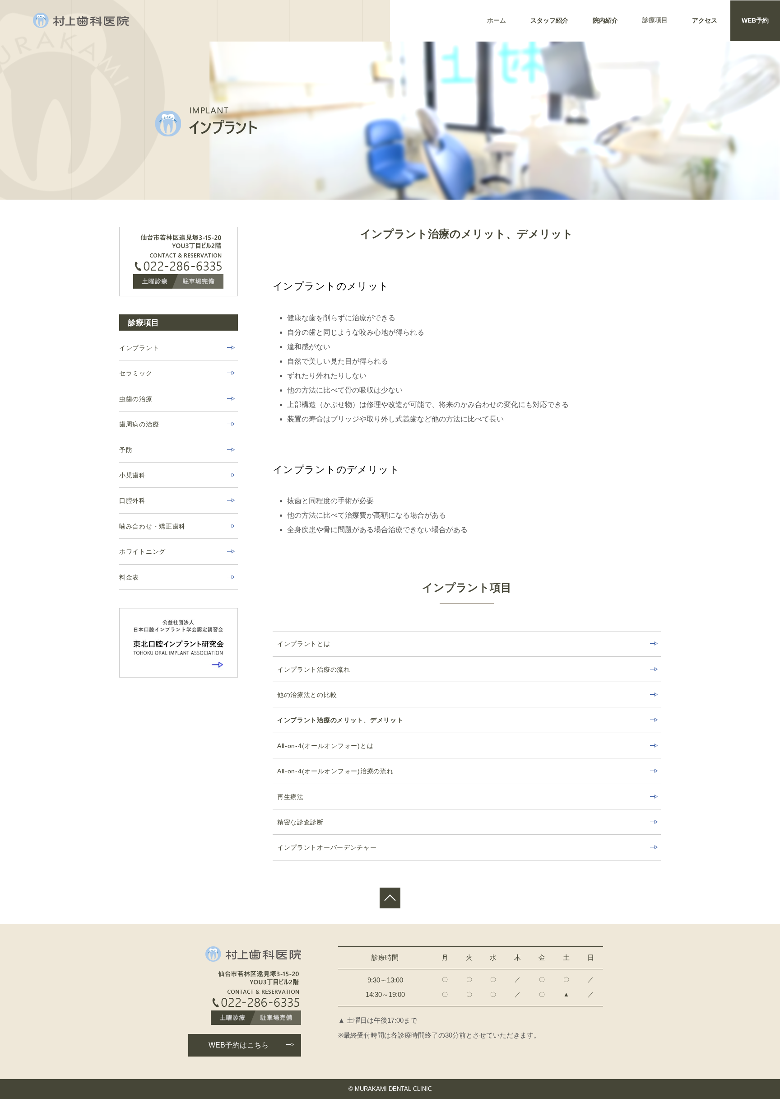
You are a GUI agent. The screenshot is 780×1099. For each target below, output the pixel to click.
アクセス (704, 20)
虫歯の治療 (136, 398)
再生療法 (290, 796)
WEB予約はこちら (239, 1045)
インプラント (139, 347)
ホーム (496, 20)
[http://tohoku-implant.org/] (178, 643)
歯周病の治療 (139, 424)
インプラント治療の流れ (313, 669)
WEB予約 (755, 20)
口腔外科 (132, 500)
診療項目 (655, 20)
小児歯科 (132, 475)
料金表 (129, 577)
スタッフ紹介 (549, 20)
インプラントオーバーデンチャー (327, 847)
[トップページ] (81, 20)
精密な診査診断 (300, 822)
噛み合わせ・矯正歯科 (152, 526)
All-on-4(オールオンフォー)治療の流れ (335, 771)
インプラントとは (303, 643)
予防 (125, 450)
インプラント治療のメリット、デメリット (340, 720)
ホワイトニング (142, 551)
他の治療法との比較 (307, 694)
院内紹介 (605, 20)
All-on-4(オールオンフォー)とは (325, 745)
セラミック (136, 373)
